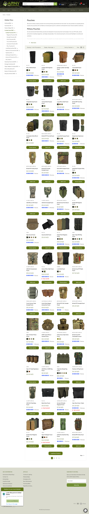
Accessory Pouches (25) (12, 43)
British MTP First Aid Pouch (48, 136)
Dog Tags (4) (8, 59)
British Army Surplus (77, 99)
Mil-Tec (28, 65)
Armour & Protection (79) (11, 57)
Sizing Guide (5, 479)
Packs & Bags (31, 10)
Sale (9, 10)
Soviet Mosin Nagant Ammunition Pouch (46, 304)
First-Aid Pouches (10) (12, 41)
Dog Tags (73, 10)
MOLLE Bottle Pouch (31, 67)
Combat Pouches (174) (11, 32)
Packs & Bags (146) (9, 28)
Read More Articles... (28, 485)
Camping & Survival (53, 10)
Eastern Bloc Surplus (47, 301)
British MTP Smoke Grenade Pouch (46, 169)
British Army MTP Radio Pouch (77, 269)
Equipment (64, 10)
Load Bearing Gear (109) (11, 48)
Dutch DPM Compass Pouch (63, 168)
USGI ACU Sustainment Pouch (31, 269)
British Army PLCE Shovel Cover (63, 203)
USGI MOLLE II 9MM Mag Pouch (47, 369)
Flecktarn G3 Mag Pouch (77, 369)
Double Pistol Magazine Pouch (31, 435)
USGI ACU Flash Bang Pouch (31, 403)
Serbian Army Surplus (62, 65)
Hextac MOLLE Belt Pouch (48, 269)
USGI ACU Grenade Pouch (47, 202)
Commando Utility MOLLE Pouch (32, 136)
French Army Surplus (31, 301)
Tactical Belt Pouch (76, 67)
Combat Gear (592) (9, 30)
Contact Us (5, 476)
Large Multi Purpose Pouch (63, 136)
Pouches (8, 14)
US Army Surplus (30, 200)
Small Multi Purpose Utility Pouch (78, 169)
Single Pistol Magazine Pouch (62, 235)
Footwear (22, 10)
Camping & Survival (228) (10, 61)
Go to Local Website (12, 501)
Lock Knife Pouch (61, 269)
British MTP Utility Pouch (32, 168)
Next (81, 455)
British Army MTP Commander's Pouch (76, 335)
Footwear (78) (8, 25)
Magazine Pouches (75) (12, 34)
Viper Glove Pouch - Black (78, 403)
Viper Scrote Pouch (30, 234)
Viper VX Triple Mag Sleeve (32, 369)
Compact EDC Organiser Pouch (47, 68)
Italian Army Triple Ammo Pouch (62, 335)
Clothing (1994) (8, 23)
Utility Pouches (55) (11, 39)
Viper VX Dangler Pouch (47, 434)
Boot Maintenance (27, 481)
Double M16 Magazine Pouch (77, 203)
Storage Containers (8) (10, 64)
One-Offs (81, 10)
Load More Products (55, 453)
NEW (4, 10)
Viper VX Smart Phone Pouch (31, 335)
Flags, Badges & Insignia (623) (11, 66)
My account (73, 4)
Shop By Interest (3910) (10, 73)
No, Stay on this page (11, 504)
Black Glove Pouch (46, 403)
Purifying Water (26, 483)
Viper (27, 232)
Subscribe (76, 485)
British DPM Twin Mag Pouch (77, 102)
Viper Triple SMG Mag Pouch (77, 235)
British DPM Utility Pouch (78, 434)
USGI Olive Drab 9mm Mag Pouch (63, 435)
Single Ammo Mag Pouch (77, 136)
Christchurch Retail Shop (8, 474)
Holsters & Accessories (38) (12, 50)
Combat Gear (42, 10)
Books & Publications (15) (10, 71)
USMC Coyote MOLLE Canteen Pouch (46, 335)
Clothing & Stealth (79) (11, 55)
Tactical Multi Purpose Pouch (47, 102)
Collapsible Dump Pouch (31, 101)
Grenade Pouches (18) (11, 37)
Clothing (14, 10)
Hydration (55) (9, 52)
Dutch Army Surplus (61, 166)
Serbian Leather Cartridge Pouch (63, 68)
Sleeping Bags (26, 476)
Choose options (32, 80)
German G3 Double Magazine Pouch (61, 403)
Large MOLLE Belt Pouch (62, 101)
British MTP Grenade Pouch (78, 303)
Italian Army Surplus (61, 332)
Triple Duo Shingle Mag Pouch (62, 369)
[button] (85, 510)
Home (4, 14)
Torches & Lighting (27, 474)
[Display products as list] (83, 47)
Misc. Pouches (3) (10, 46)
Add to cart (63, 80)
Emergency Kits (27, 479)
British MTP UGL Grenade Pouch (62, 304)
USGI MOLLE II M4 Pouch (31, 202)
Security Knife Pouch (46, 234)
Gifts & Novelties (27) (9, 68)
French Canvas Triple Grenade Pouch (31, 304)
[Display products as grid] (81, 47)
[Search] (55, 3)
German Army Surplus (77, 366)
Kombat (58, 266)
